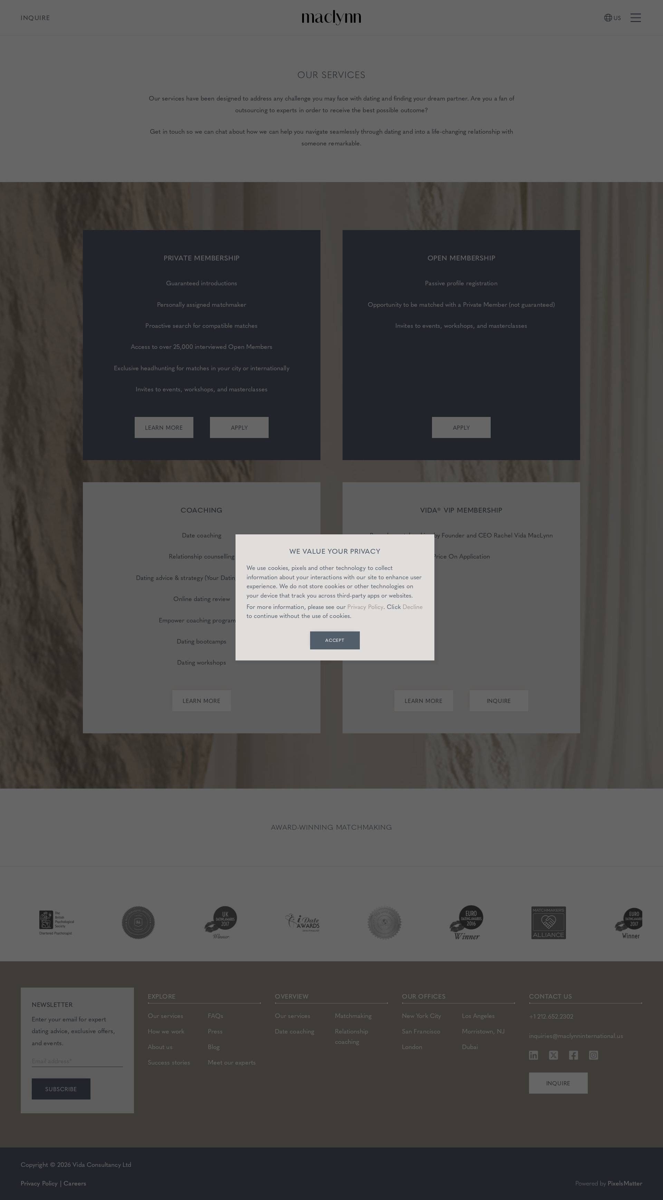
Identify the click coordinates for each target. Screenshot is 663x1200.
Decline (413, 606)
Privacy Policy (365, 606)
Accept (335, 640)
